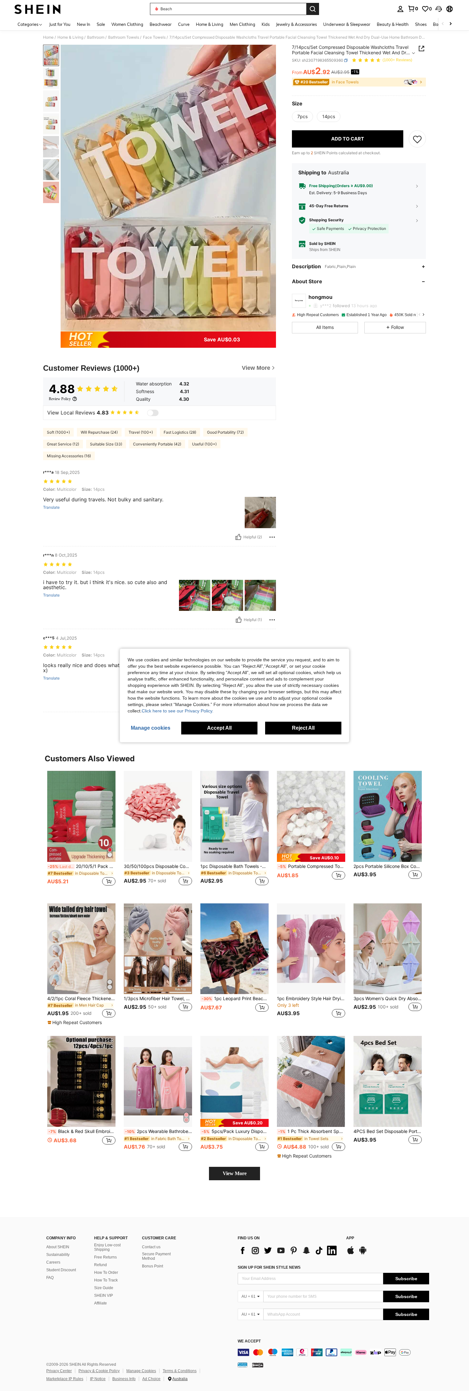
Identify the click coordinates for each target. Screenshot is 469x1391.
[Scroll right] (450, 24)
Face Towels (154, 37)
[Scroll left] (443, 24)
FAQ (50, 1277)
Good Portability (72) (225, 432)
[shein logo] (37, 9)
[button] (439, 9)
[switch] (153, 413)
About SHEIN (57, 1247)
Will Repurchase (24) (99, 432)
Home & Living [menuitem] (209, 24)
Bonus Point (152, 1266)
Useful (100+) (204, 444)
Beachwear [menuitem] (161, 24)
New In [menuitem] (83, 24)
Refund (100, 1265)
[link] (412, 8)
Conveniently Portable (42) (157, 444)
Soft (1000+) (58, 432)
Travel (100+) (141, 432)
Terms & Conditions (180, 1371)
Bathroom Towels (123, 37)
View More (235, 1173)
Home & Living (70, 37)
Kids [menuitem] (266, 24)
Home (48, 37)
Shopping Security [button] (326, 220)
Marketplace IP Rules (64, 1379)
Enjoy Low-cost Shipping (107, 1247)
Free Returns (105, 1257)
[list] (289, 1250)
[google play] (362, 1253)
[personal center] (400, 9)
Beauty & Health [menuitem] (393, 24)
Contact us (151, 1247)
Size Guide (103, 1288)
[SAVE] (417, 139)
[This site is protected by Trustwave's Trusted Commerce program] (242, 1365)
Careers (53, 1262)
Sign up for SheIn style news (269, 1267)
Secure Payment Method (156, 1256)
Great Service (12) (63, 444)
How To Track (106, 1280)
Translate (51, 507)
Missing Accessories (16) (69, 455)
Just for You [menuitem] (60, 24)
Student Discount (61, 1270)
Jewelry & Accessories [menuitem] (296, 24)
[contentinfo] (333, 1352)
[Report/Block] (272, 537)
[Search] (312, 9)
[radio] (302, 116)
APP (350, 1238)
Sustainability (58, 1254)
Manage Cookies (141, 1371)
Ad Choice (151, 1379)
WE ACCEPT (249, 1341)
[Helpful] (238, 537)
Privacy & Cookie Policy (99, 1371)
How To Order (106, 1272)
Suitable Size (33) (106, 444)
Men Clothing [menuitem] (242, 24)
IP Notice (98, 1379)
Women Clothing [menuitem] (127, 24)
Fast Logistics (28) (180, 432)
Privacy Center (59, 1371)
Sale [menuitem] (101, 24)
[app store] (350, 1253)
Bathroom (95, 37)
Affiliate (100, 1303)
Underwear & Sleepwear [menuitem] (346, 24)
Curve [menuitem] (184, 24)
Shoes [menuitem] (421, 24)
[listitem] (81, 832)
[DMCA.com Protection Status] (257, 1365)
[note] (311, 858)
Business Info (124, 1379)
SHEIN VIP (103, 1295)
